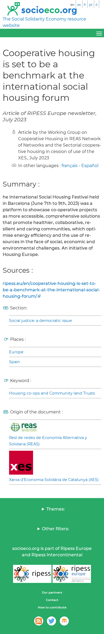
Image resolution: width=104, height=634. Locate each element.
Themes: (55, 509)
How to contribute (52, 607)
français (70, 165)
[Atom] (38, 620)
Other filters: (55, 528)
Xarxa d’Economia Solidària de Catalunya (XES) (54, 479)
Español (89, 165)
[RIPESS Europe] (72, 574)
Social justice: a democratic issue (40, 320)
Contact (52, 600)
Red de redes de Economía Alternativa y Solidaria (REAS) (48, 440)
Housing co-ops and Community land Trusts (52, 393)
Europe (16, 352)
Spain (14, 361)
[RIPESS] (32, 574)
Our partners (52, 592)
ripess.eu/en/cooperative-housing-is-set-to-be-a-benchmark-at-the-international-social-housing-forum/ (51, 290)
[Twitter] (51, 620)
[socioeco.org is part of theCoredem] (64, 620)
